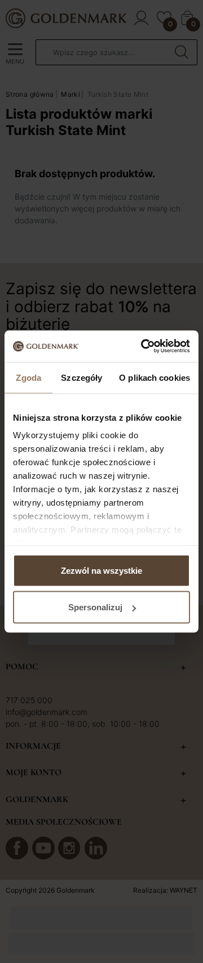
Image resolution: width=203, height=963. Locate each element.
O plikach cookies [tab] (154, 377)
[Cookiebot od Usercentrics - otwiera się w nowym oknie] (143, 346)
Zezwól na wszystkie (101, 570)
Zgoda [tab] (28, 377)
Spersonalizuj (95, 607)
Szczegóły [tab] (81, 377)
